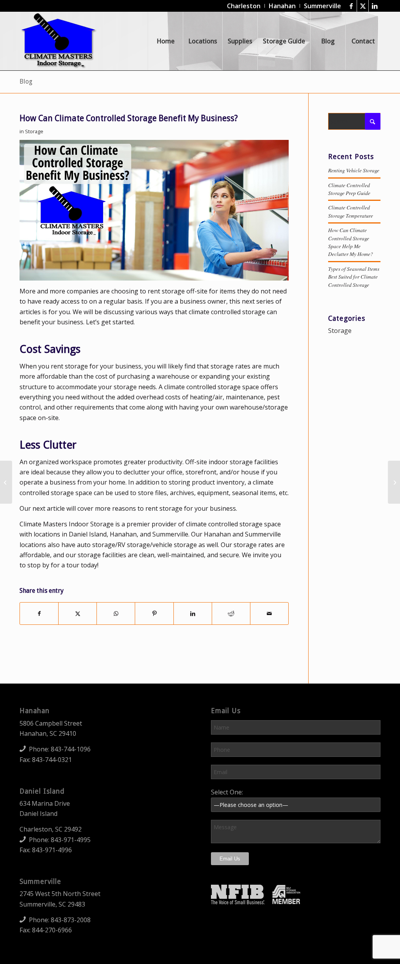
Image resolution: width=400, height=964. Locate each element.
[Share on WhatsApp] (116, 613)
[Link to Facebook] (351, 6)
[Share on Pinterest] (154, 613)
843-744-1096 (71, 749)
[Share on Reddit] (231, 613)
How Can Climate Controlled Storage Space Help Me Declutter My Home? (350, 242)
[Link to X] (362, 6)
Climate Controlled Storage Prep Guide (349, 189)
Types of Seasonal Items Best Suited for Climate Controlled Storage (353, 276)
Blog (26, 81)
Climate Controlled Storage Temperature (350, 211)
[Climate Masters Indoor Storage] (59, 41)
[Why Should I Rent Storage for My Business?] (394, 482)
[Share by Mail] (269, 613)
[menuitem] (244, 6)
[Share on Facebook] (39, 613)
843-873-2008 (71, 920)
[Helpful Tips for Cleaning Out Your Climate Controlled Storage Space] (6, 482)
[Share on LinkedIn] (193, 613)
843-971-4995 (71, 839)
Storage (34, 131)
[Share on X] (77, 613)
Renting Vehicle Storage (353, 170)
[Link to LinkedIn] (374, 6)
